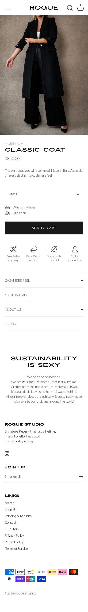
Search (9, 503)
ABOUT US (13, 309)
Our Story (12, 529)
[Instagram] (7, 453)
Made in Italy (14, 143)
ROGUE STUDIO (24, 593)
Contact (10, 522)
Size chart (20, 213)
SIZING (10, 324)
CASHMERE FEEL (17, 280)
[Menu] (7, 8)
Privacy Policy (14, 535)
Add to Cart (44, 228)
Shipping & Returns (18, 516)
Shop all (10, 509)
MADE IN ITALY (16, 295)
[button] (84, 75)
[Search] (70, 9)
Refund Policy (14, 542)
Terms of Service (16, 548)
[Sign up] (81, 476)
